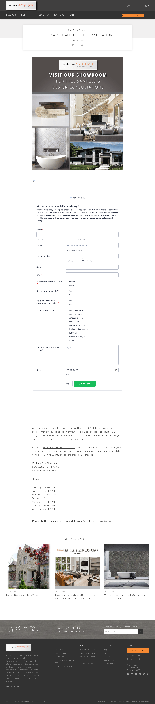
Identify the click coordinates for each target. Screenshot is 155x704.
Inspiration (27, 15)
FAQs (81, 660)
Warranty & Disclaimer (106, 702)
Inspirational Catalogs (64, 666)
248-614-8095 (50, 470)
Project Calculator (87, 657)
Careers (106, 657)
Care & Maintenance (88, 653)
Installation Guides (87, 650)
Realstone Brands (110, 664)
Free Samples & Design (132, 15)
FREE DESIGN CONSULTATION (59, 447)
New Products (81, 30)
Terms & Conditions (140, 702)
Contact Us (138, 651)
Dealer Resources (87, 664)
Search (131, 5)
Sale (72, 15)
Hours (35, 479)
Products (11, 15)
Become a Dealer (110, 660)
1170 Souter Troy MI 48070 (45, 466)
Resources (43, 15)
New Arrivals (60, 653)
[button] (77, 498)
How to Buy (59, 15)
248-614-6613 (133, 659)
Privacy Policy (124, 702)
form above (55, 521)
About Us (107, 653)
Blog (70, 30)
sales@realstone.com (136, 655)
